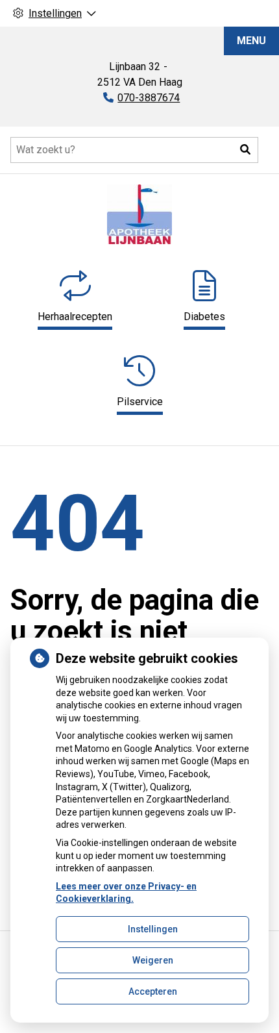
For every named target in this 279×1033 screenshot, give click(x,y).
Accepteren (152, 991)
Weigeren (152, 960)
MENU (251, 40)
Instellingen (153, 929)
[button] (245, 150)
